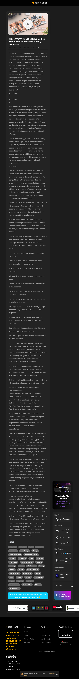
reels (11, 577)
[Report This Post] (38, 608)
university (30, 581)
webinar (37, 585)
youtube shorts (14, 588)
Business (39, 547)
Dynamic (12, 558)
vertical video (27, 585)
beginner (22, 547)
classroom (13, 551)
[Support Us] (46, 608)
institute (39, 562)
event (31, 558)
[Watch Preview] (28, 24)
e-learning (22, 558)
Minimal (12, 569)
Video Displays (35, 47)
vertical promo (14, 585)
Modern (20, 569)
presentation (27, 573)
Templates (26, 47)
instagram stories (26, 562)
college (35, 551)
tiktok (11, 581)
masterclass (31, 566)
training (20, 581)
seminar (28, 577)
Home (19, 47)
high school (13, 562)
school (19, 577)
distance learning (15, 554)
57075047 (70, 553)
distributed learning (31, 554)
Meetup (41, 566)
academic (13, 547)
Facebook (40, 558)
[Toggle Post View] (33, 608)
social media (39, 577)
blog (30, 547)
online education (32, 569)
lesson (21, 566)
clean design (25, 551)
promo (37, 573)
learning (12, 566)
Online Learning (14, 573)
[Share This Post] (42, 608)
